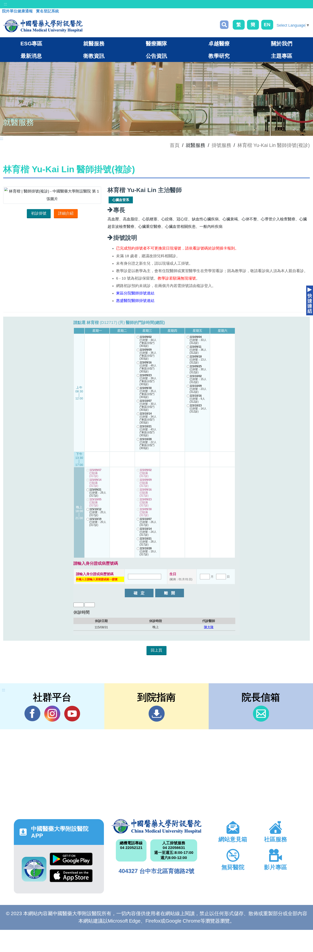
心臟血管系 (120, 200)
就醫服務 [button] (94, 43)
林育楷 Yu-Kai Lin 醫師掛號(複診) (273, 145)
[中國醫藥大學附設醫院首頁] (43, 26)
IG (52, 714)
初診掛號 (38, 213)
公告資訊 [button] (156, 56)
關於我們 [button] (281, 43)
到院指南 (157, 714)
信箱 (261, 714)
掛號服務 (221, 145)
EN (267, 24)
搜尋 (224, 24)
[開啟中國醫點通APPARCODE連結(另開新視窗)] (34, 869)
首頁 (174, 145)
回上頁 (156, 650)
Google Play (71, 861)
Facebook (32, 714)
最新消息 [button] (31, 56)
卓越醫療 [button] (219, 43)
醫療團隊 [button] (156, 43)
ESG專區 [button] (31, 43)
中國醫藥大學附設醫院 (157, 826)
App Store (71, 877)
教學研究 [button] (219, 56)
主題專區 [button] (281, 56)
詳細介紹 (65, 213)
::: (5, 4)
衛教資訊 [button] (94, 56)
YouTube (72, 714)
